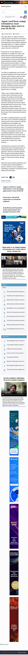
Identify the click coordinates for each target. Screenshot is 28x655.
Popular (4, 284)
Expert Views (5, 336)
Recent (4, 287)
